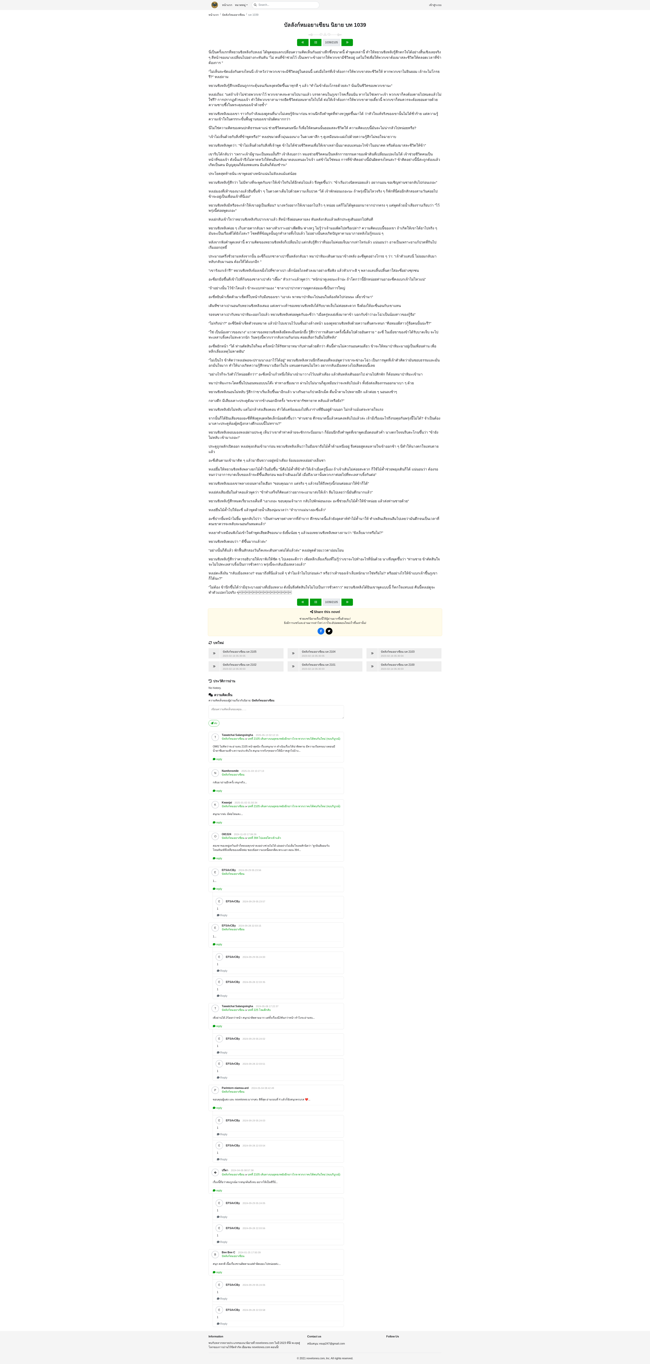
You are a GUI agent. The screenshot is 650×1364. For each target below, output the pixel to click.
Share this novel (327, 612)
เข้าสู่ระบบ (435, 5)
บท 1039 (253, 14)
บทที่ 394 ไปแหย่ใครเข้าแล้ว (264, 837)
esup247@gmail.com (332, 1343)
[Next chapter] (347, 42)
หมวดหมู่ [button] (240, 5)
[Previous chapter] (303, 42)
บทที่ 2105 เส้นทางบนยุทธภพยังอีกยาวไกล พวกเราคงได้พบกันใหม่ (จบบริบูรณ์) (294, 738)
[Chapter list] (315, 42)
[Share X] (329, 631)
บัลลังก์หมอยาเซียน (233, 14)
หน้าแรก (227, 5)
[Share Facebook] (321, 631)
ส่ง (215, 723)
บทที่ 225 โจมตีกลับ (259, 1009)
